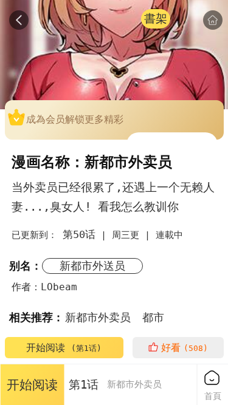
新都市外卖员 (98, 317)
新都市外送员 (92, 265)
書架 (155, 18)
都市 (153, 317)
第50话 (79, 234)
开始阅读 (64, 347)
